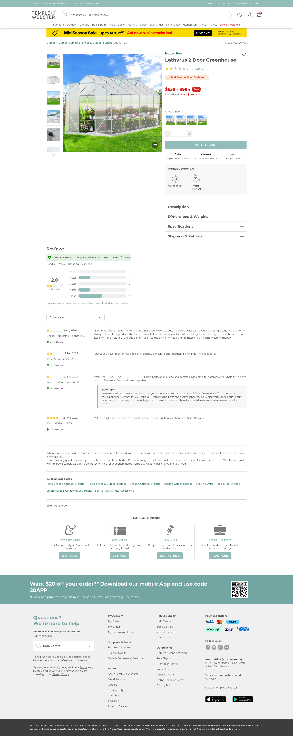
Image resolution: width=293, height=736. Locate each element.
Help (258, 3)
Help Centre (164, 621)
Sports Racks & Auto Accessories (114, 490)
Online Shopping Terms (170, 680)
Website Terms (165, 674)
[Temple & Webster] (44, 15)
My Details (114, 621)
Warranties (163, 669)
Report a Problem (167, 632)
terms (135, 597)
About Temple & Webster (123, 673)
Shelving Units (204, 483)
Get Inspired (170, 556)
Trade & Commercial (217, 3)
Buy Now (119, 556)
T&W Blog (114, 695)
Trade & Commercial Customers (127, 658)
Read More (220, 556)
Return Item (164, 637)
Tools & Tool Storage (228, 483)
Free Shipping (165, 658)
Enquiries (113, 701)
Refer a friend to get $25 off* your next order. (65, 3)
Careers (112, 684)
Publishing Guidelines (79, 264)
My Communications (120, 632)
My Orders (114, 626)
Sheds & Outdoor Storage (97, 42)
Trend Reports (116, 679)
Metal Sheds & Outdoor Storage (65, 483)
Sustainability (115, 690)
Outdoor (51, 42)
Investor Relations (119, 706)
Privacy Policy (60, 674)
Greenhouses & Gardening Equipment (69, 490)
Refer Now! (92, 3)
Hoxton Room (174, 53)
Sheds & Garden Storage (178, 483)
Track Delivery (242, 3)
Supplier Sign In (117, 652)
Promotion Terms (167, 663)
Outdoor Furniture (69, 42)
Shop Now (69, 556)
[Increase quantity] (189, 134)
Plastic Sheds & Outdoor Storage (107, 483)
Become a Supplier (119, 647)
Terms (83, 667)
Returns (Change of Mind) (172, 652)
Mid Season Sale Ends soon (189, 77)
